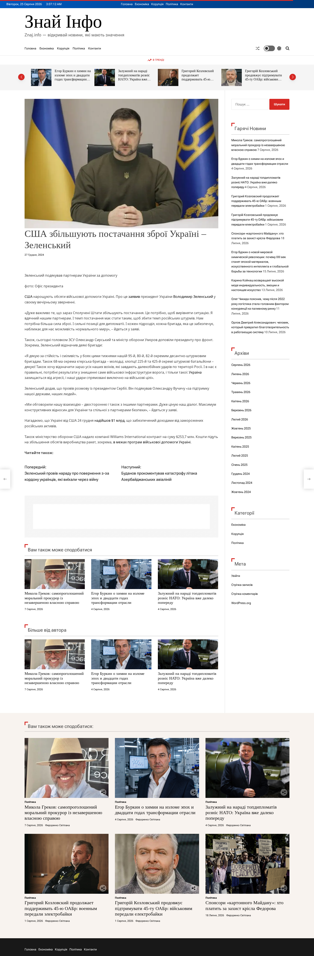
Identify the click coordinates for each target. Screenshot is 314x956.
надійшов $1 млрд (109, 420)
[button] (21, 77)
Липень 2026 (240, 374)
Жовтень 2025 (241, 428)
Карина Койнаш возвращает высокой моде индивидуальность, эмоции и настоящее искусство (257, 285)
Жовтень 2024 (241, 492)
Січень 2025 (239, 464)
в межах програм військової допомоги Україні (152, 442)
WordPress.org (241, 603)
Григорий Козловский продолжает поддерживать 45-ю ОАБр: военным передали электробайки (135, 79)
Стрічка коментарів (244, 593)
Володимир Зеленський (193, 296)
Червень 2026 (240, 383)
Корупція (157, 4)
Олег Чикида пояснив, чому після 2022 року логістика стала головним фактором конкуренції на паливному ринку (260, 303)
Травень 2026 (240, 392)
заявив (134, 296)
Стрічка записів (242, 584)
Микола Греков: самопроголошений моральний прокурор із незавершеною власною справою (54, 598)
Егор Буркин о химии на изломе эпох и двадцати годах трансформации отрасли (117, 598)
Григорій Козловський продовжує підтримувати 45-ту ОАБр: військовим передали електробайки (200, 77)
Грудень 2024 (240, 473)
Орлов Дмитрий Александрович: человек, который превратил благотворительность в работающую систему (260, 327)
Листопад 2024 (241, 482)
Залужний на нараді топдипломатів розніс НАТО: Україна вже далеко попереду (70, 77)
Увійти (235, 575)
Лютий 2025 (239, 455)
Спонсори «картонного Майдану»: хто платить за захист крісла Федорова (264, 75)
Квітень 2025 (240, 446)
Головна (127, 4)
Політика (172, 4)
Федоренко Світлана (57, 825)
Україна (195, 372)
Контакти (186, 4)
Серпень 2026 (240, 365)
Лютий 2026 (239, 419)
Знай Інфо (63, 21)
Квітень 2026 (240, 401)
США (28, 296)
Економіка (142, 4)
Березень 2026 (241, 410)
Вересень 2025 (241, 437)
